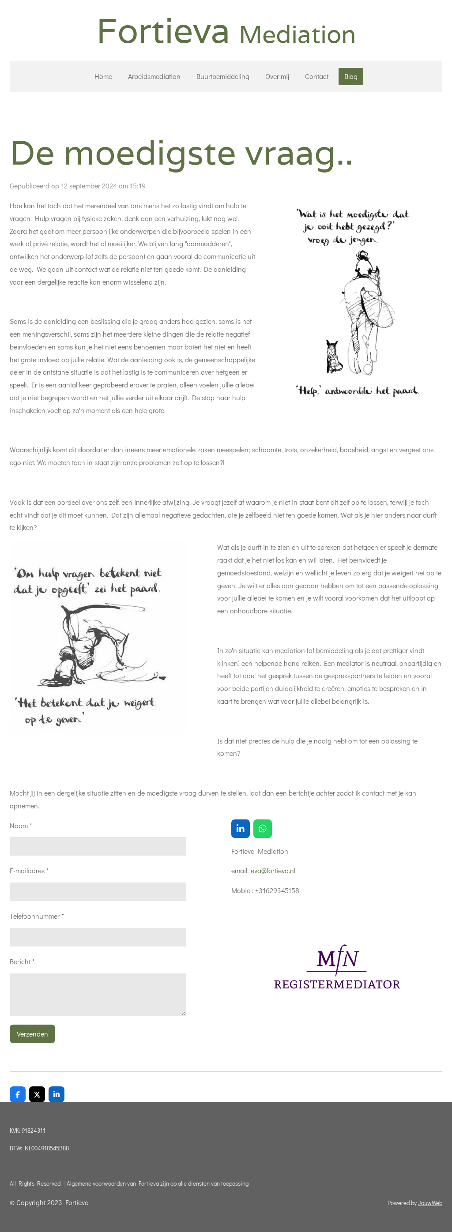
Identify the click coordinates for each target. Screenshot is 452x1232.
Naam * (21, 825)
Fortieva (226, 30)
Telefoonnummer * (37, 915)
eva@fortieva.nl (273, 870)
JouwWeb (430, 1203)
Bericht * (22, 961)
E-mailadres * (29, 870)
